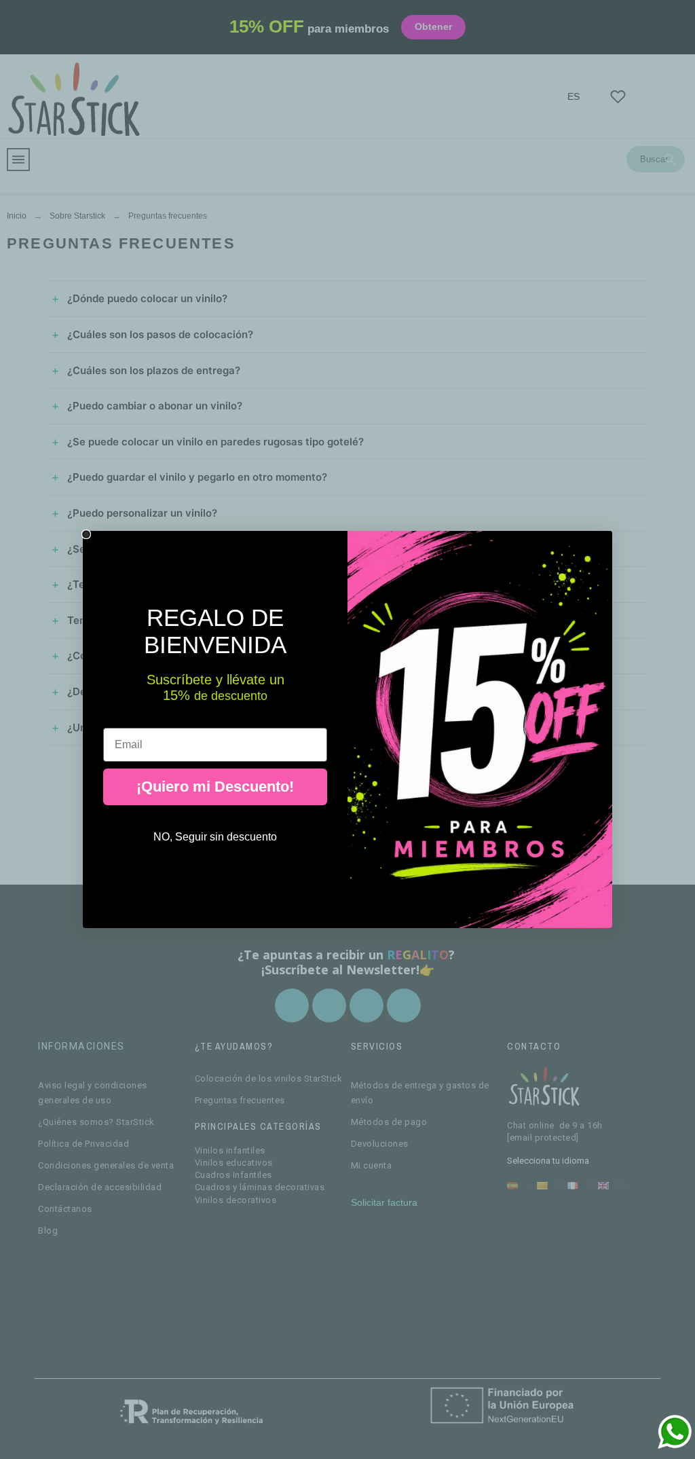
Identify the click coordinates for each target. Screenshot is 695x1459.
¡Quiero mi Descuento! (215, 786)
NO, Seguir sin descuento (215, 837)
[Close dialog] (86, 534)
